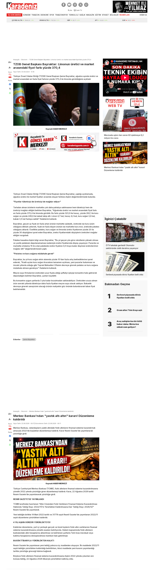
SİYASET (105, 15)
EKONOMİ (44, 15)
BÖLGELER (114, 15)
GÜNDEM (26, 15)
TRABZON (35, 15)
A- (10, 67)
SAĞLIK (82, 15)
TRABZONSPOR (61, 15)
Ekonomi (24, 60)
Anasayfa (16, 60)
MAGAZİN (90, 15)
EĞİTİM (98, 15)
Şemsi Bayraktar (29, 339)
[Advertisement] (77, 40)
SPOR (51, 15)
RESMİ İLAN (124, 15)
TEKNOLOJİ (73, 15)
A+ (10, 62)
